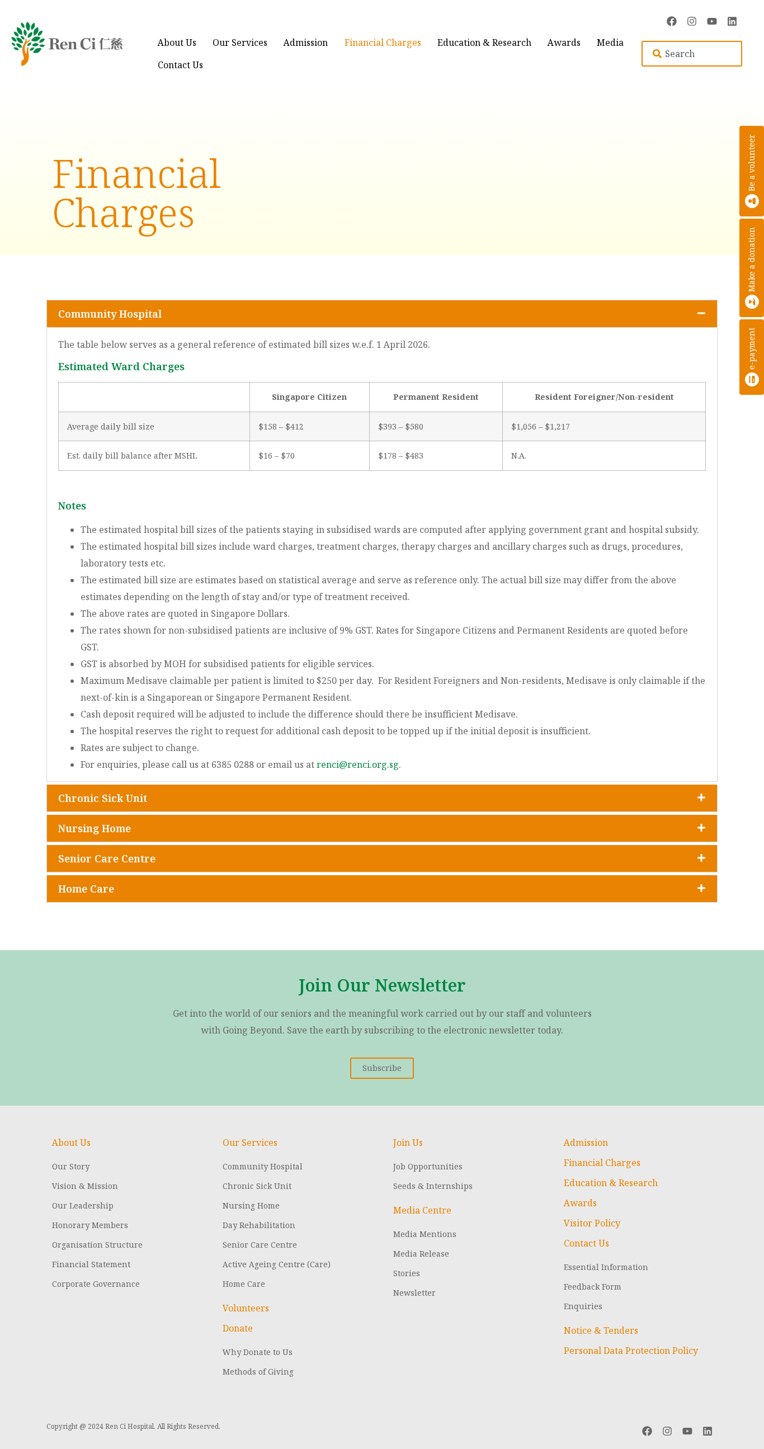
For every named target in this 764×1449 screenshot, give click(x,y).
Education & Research (484, 42)
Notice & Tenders (601, 1330)
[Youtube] (712, 21)
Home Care (86, 888)
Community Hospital (110, 313)
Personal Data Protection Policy (631, 1350)
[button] (382, 313)
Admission (306, 42)
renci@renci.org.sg (358, 764)
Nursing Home (94, 828)
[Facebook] (672, 21)
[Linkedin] (732, 21)
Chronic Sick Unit (102, 798)
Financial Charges (383, 42)
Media (610, 42)
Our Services (240, 42)
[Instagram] (692, 21)
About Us (177, 42)
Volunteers (246, 1308)
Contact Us (180, 65)
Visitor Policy (592, 1223)
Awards (564, 42)
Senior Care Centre (106, 858)
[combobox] (692, 54)
